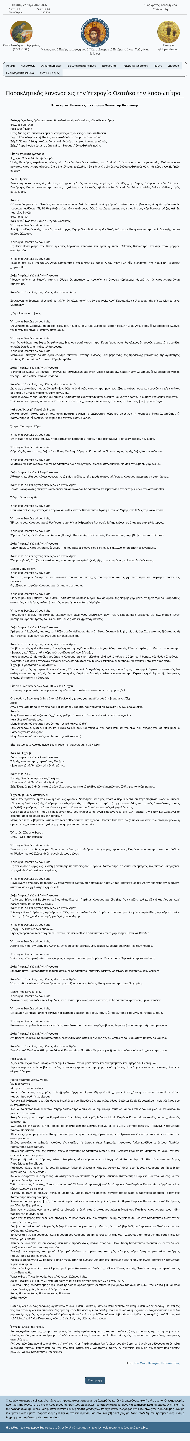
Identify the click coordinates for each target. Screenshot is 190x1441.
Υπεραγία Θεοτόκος (135, 65)
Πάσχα (158, 65)
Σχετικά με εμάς (50, 72)
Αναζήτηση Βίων (51, 65)
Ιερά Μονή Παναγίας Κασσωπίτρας (157, 1363)
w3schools (101, 1427)
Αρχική (10, 65)
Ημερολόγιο (28, 65)
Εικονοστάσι (109, 65)
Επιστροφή (95, 1380)
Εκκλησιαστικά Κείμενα (82, 65)
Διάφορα (173, 65)
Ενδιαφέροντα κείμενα (20, 72)
